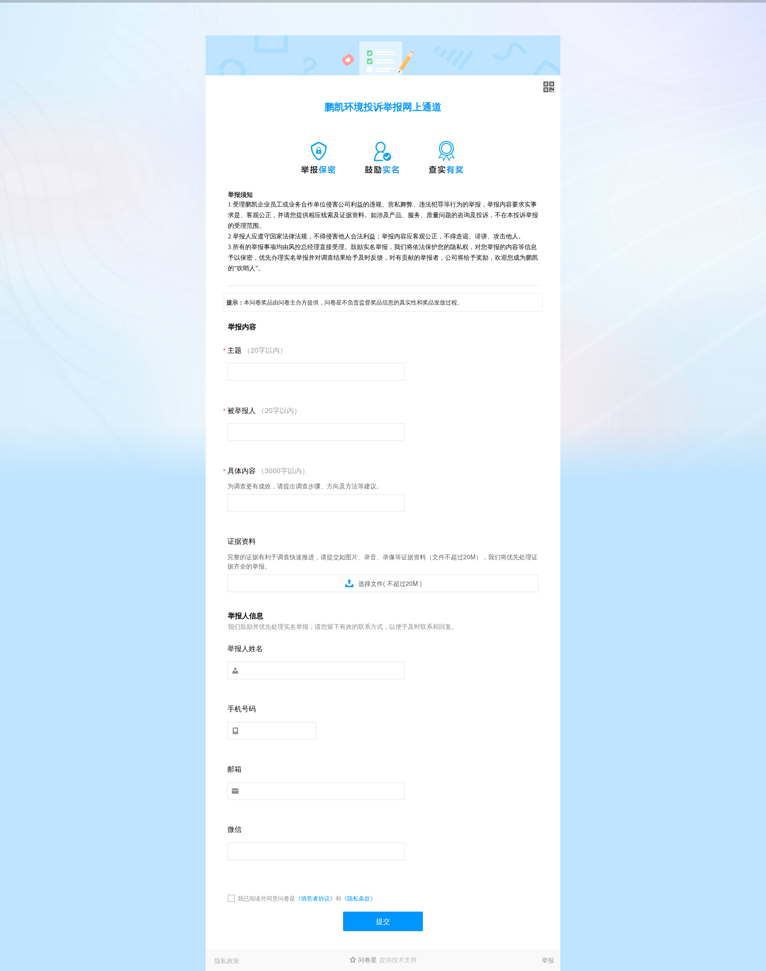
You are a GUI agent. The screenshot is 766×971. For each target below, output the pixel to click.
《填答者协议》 (315, 898)
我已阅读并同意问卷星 (266, 898)
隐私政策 (227, 960)
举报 (548, 959)
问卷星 (367, 959)
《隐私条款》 (358, 898)
